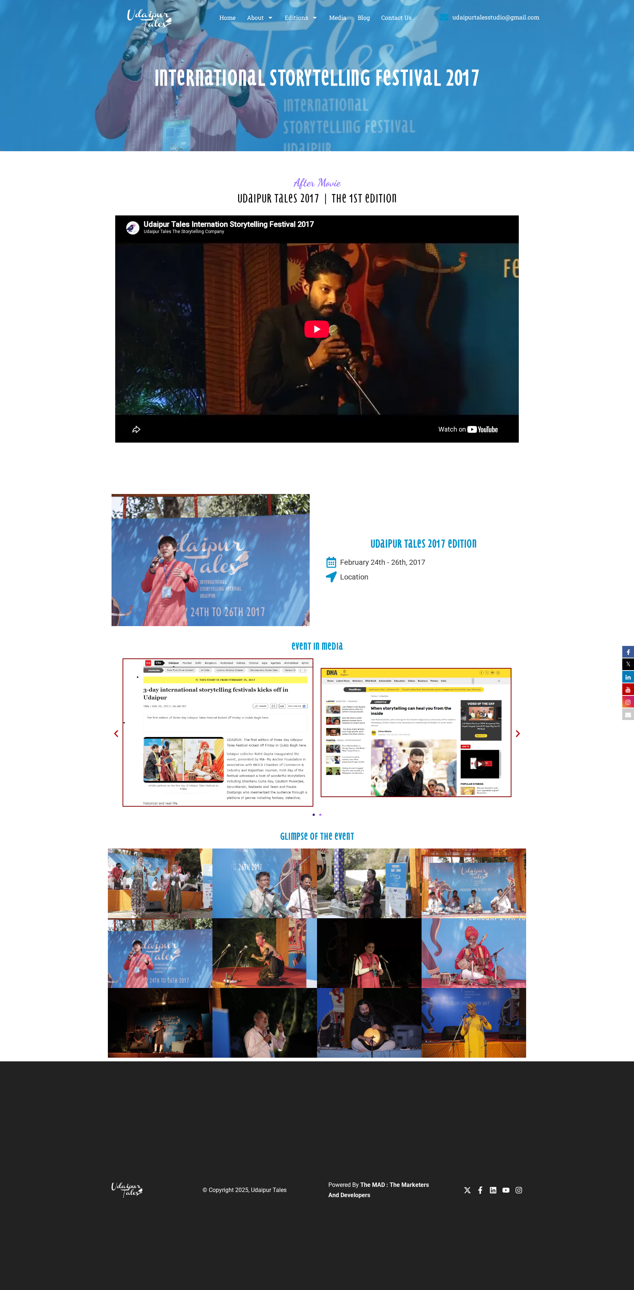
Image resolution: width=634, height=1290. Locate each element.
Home (227, 17)
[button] (116, 733)
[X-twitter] (467, 1190)
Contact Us (396, 17)
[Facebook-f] (480, 1190)
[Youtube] (506, 1190)
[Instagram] (518, 1190)
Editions (296, 17)
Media (337, 17)
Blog (364, 17)
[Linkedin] (493, 1190)
